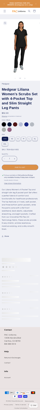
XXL (5, 144)
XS (12, 139)
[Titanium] (32, 124)
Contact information (21, 408)
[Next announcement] (36, 4)
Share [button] (6, 236)
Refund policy (29, 401)
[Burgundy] (15, 124)
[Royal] (26, 124)
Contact (7, 363)
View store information (12, 183)
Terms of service (20, 404)
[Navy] (9, 124)
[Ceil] (21, 124)
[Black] (4, 124)
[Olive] (4, 130)
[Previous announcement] (4, 4)
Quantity (5, 154)
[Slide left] (15, 78)
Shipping (4, 116)
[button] (4, 11)
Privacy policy (8, 404)
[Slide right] (25, 78)
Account (7, 377)
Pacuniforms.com (17, 401)
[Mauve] (9, 130)
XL (35, 139)
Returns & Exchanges (12, 358)
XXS (5, 139)
